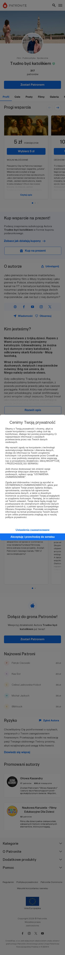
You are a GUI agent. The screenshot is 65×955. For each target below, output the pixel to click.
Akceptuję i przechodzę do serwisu (32, 536)
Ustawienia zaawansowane (33, 530)
